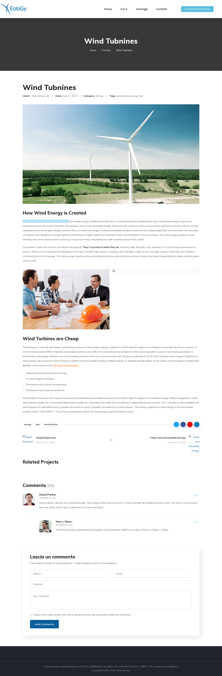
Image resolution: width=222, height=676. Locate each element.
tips (38, 424)
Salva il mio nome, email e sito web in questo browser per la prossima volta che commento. (82, 614)
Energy (95, 472)
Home (93, 50)
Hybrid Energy (104, 477)
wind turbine (51, 424)
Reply (196, 494)
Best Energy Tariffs (170, 477)
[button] (197, 9)
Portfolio (106, 50)
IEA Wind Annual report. (66, 365)
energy (27, 424)
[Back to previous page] (111, 440)
